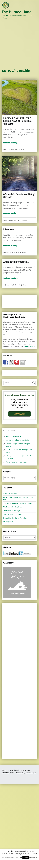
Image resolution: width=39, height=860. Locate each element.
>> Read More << (29, 346)
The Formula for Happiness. (12, 507)
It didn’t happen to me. (13, 436)
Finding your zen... (9, 522)
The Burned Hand (17, 12)
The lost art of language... (12, 511)
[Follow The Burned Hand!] (11, 362)
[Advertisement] (19, 41)
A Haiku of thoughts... (10, 494)
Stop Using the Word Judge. (12, 514)
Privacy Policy (20, 773)
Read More (33, 857)
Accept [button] (26, 857)
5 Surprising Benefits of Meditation (15, 518)
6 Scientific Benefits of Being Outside (19, 196)
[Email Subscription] (22, 362)
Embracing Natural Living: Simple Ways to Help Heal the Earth (17, 121)
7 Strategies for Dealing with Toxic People (17, 503)
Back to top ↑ (31, 773)
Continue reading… (10, 143)
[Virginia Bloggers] (17, 582)
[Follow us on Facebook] (5, 362)
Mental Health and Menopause (16, 462)
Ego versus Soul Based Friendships (17, 440)
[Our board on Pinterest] (16, 362)
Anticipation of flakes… (16, 261)
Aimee (23, 149)
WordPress (5, 773)
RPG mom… (9, 229)
